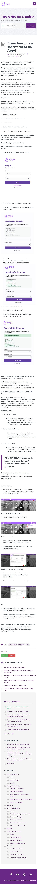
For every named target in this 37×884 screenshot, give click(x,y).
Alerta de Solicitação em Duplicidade (14, 667)
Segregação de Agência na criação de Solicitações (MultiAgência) (18, 671)
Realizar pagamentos (16, 820)
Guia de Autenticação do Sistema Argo (15, 685)
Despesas (10, 805)
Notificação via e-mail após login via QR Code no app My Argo (19, 681)
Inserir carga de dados (16, 802)
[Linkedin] (31, 875)
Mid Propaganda (31, 880)
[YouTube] (17, 875)
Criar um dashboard (15, 852)
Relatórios (10, 846)
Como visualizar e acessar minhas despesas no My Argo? (18, 689)
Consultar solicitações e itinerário (20, 814)
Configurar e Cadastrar (17, 788)
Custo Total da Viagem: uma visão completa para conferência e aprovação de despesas (19, 754)
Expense (9, 828)
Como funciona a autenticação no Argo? (18, 707)
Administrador (13, 644)
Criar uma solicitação (16, 817)
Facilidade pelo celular (14, 831)
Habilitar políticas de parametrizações (21, 799)
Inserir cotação (14, 780)
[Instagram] (24, 875)
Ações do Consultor (13, 774)
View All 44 (8, 734)
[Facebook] (11, 875)
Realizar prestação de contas (18, 823)
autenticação (21, 644)
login (27, 644)
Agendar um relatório (16, 849)
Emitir (11, 777)
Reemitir (12, 783)
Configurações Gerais (13, 786)
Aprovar (12, 811)
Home (3, 20)
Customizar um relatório (17, 855)
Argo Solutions (12, 880)
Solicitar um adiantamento (18, 826)
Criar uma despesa (15, 837)
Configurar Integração (16, 791)
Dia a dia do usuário (21, 20)
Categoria (10, 20)
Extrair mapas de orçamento (18, 858)
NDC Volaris (11, 764)
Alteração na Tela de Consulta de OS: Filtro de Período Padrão (20, 676)
